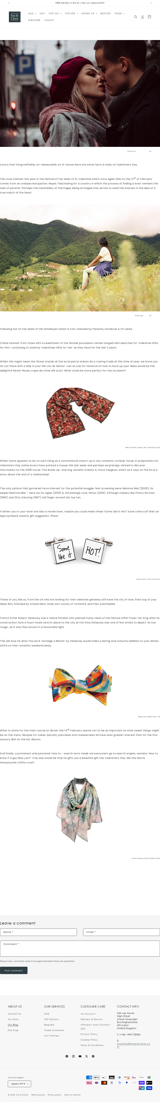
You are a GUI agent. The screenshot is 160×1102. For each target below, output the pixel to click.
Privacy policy (54, 1095)
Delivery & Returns (92, 1019)
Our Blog (13, 1024)
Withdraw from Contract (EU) (95, 1026)
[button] (32, 13)
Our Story (13, 1019)
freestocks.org (142, 151)
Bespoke (49, 1024)
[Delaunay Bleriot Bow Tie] (80, 685)
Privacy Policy (89, 1034)
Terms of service (72, 1095)
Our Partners (51, 1035)
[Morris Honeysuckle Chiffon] (80, 809)
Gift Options (51, 1019)
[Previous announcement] (8, 3)
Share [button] (6, 889)
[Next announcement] (151, 3)
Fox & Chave (22, 1095)
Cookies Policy (89, 1039)
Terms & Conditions (92, 1045)
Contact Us (14, 1013)
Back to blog (82, 903)
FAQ (46, 1013)
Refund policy (38, 1095)
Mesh (146, 316)
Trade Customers (54, 1030)
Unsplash (156, 151)
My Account (88, 1013)
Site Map (13, 1030)
